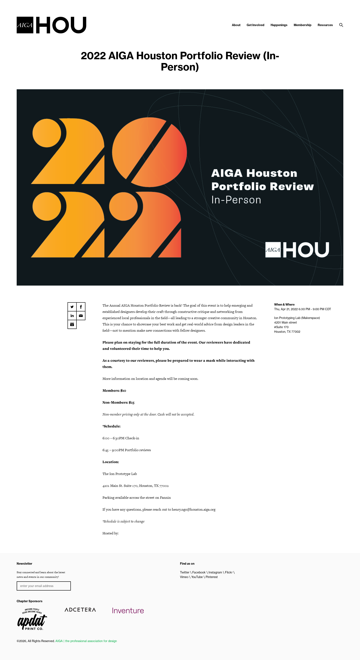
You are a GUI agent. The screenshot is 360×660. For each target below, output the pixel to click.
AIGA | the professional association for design (86, 641)
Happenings (279, 25)
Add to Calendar (72, 323)
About (236, 25)
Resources (325, 25)
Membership (302, 25)
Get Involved (255, 25)
